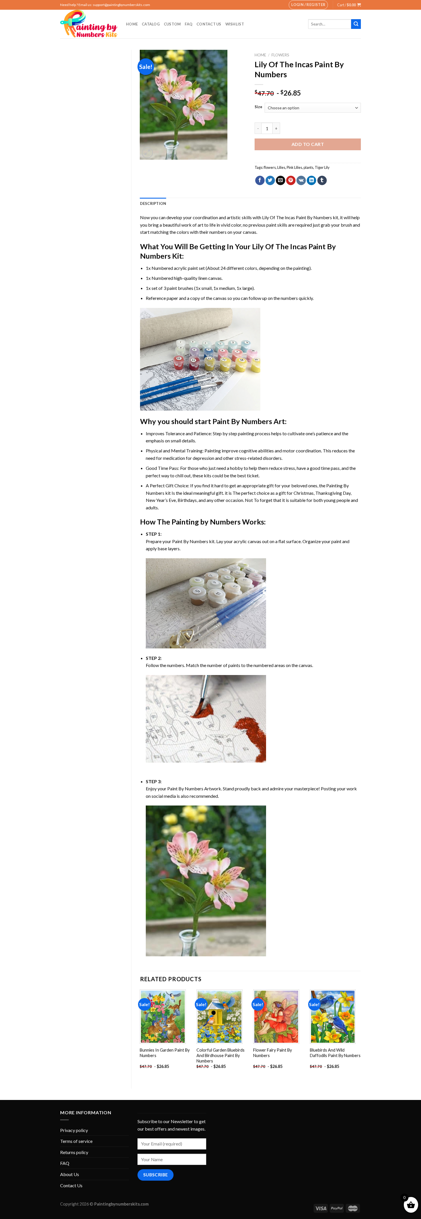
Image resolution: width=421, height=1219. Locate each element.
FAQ (188, 24)
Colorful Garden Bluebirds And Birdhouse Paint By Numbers (220, 1055)
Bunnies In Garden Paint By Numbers (165, 1053)
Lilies (281, 167)
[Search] (356, 24)
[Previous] (140, 1034)
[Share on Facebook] (260, 180)
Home (132, 24)
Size (258, 107)
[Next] (360, 1034)
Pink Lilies (294, 167)
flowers (270, 167)
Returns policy (74, 1152)
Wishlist (234, 24)
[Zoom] (147, 152)
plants (308, 167)
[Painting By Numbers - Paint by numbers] (88, 24)
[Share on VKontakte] (301, 180)
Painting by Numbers (206, 521)
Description (153, 203)
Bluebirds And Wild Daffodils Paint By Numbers (335, 1053)
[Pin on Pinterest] (291, 180)
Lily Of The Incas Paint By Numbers (297, 217)
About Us (69, 1174)
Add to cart (308, 144)
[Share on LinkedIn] (311, 180)
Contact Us (208, 24)
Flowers (280, 55)
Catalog (151, 24)
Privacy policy (74, 1130)
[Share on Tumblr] (322, 180)
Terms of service (76, 1141)
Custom (172, 24)
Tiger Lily (322, 167)
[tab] (153, 203)
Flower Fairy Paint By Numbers (272, 1053)
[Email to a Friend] (280, 180)
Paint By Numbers (242, 421)
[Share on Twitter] (270, 180)
